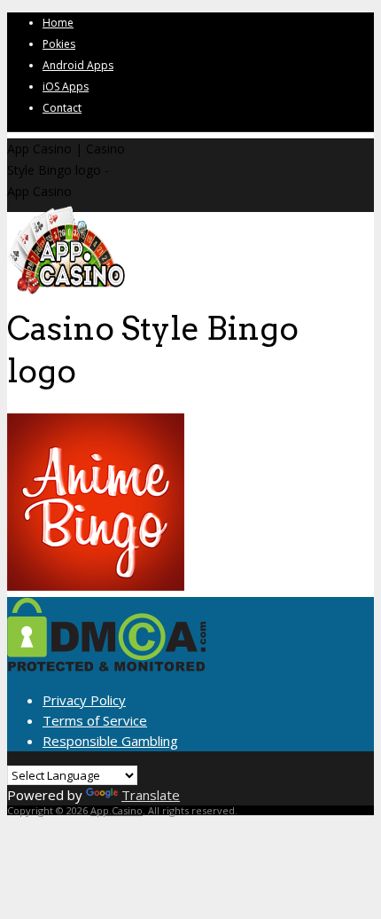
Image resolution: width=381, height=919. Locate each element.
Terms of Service (95, 720)
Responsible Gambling (110, 741)
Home (58, 22)
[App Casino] (66, 292)
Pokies (59, 43)
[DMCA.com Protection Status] (106, 666)
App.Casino (116, 810)
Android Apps (78, 65)
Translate (150, 795)
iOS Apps (66, 86)
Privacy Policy (84, 700)
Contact (62, 107)
